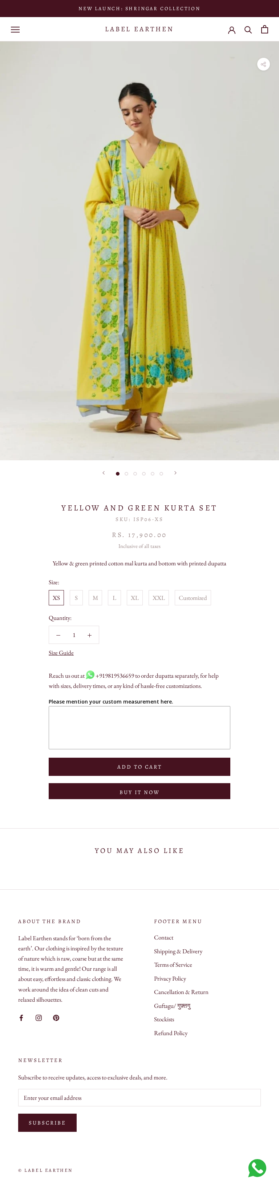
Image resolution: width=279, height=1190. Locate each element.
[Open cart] (264, 29)
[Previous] (103, 472)
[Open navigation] (15, 29)
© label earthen (45, 1170)
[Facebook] (21, 1017)
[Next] (175, 472)
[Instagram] (39, 1017)
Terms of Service (173, 965)
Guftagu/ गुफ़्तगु (172, 1006)
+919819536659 (115, 676)
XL (135, 598)
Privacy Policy (170, 978)
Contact (163, 937)
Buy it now (140, 792)
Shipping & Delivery (178, 951)
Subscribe (47, 1122)
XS (56, 598)
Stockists (164, 1019)
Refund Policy (170, 1033)
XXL (159, 598)
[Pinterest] (56, 1017)
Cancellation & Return (181, 992)
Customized (193, 598)
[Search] (248, 29)
